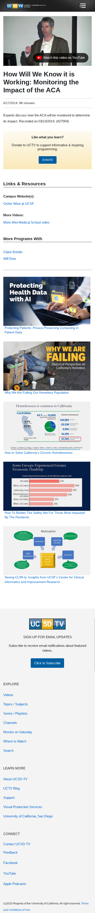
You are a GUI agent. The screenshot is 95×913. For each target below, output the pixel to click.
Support (9, 797)
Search (8, 750)
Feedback (10, 852)
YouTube (9, 873)
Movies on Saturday (17, 732)
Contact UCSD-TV (16, 844)
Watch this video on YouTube (60, 59)
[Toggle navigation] (82, 6)
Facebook (10, 863)
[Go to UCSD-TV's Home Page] (26, 6)
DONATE (47, 159)
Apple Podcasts (14, 884)
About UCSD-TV (15, 779)
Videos (8, 695)
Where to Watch (14, 741)
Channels (10, 723)
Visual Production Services (22, 807)
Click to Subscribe (47, 663)
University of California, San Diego (28, 816)
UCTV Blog (11, 788)
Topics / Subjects (15, 704)
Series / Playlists (15, 713)
